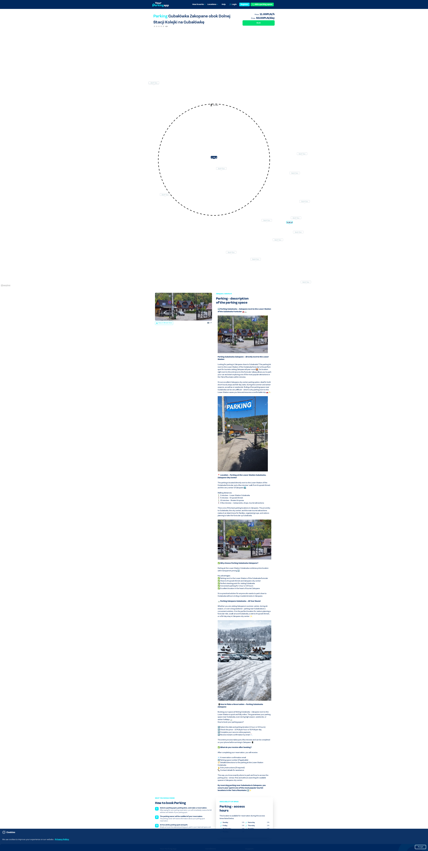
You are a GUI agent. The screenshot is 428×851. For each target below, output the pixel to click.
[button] (176, 318)
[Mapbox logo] (5, 285)
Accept (420, 847)
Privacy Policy (62, 840)
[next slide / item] (210, 307)
